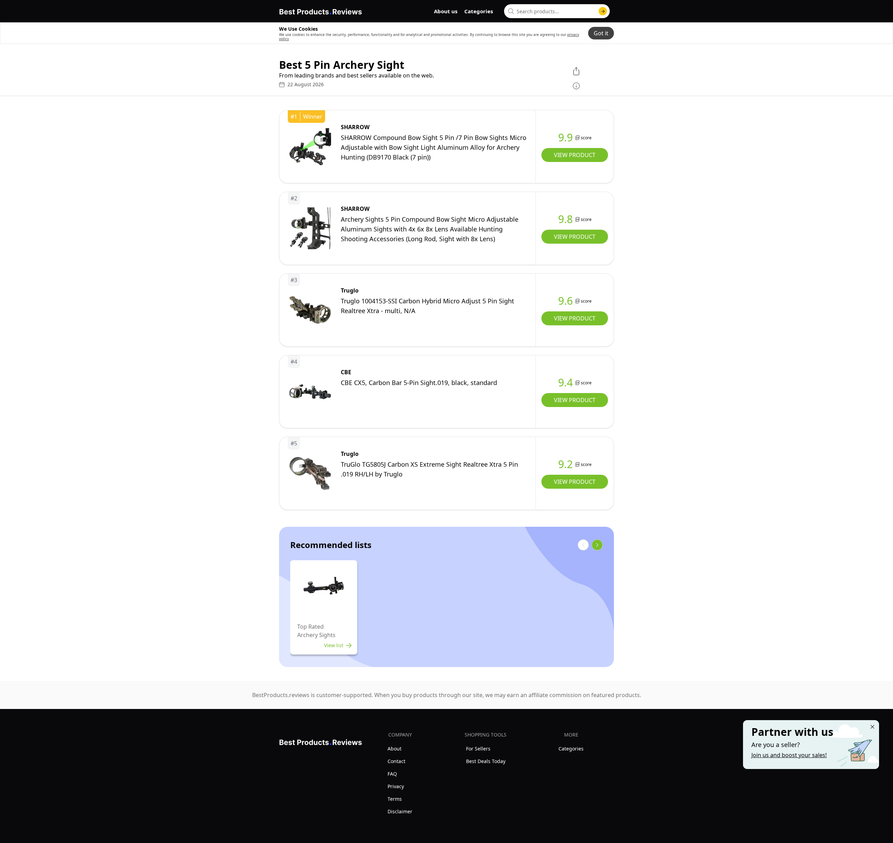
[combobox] (557, 11)
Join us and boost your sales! (789, 755)
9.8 (565, 219)
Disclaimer (400, 811)
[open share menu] (576, 71)
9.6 (565, 301)
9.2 (565, 464)
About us (445, 11)
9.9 (565, 137)
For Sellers (478, 748)
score (586, 137)
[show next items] (597, 544)
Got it (601, 33)
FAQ (392, 773)
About (395, 748)
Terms (395, 799)
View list (333, 645)
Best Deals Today (485, 761)
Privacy (396, 786)
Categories (478, 11)
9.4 (565, 382)
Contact (396, 761)
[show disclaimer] (576, 86)
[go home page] (320, 10)
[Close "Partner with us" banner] (872, 726)
